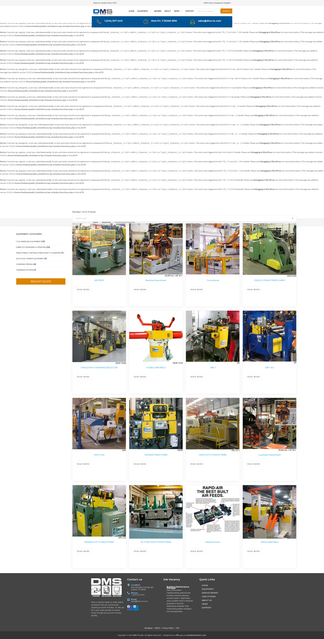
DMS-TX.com (138, 635)
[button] (174, 634)
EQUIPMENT (142, 11)
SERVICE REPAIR (210, 593)
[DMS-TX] (103, 11)
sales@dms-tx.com (139, 601)
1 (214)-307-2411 (138, 595)
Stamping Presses (24, 264)
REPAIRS (157, 11)
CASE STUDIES (209, 596)
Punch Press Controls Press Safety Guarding (38, 253)
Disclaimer (149, 628)
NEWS (176, 11)
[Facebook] (130, 608)
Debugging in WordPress (269, 32)
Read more (83, 289)
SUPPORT (189, 11)
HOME (131, 11)
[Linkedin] (135, 608)
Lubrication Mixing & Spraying (31, 247)
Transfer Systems (24, 270)
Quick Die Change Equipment (30, 258)
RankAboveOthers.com (196, 635)
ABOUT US (207, 600)
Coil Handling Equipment (28, 241)
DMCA (157, 628)
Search (226, 11)
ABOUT (167, 11)
